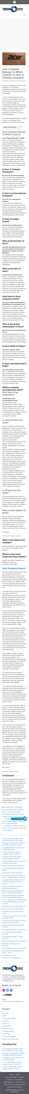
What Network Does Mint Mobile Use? (14, 906)
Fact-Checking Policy (8, 1036)
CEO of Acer (19, 814)
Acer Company (8, 809)
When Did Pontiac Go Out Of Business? (14, 941)
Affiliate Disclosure (8, 1028)
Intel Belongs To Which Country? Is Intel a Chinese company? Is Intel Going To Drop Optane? (14, 828)
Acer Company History (13, 568)
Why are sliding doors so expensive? (13, 865)
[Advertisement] (14, 33)
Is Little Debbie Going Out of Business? (14, 948)
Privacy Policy (6, 1026)
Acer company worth (13, 812)
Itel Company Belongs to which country (14, 929)
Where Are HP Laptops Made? (11, 958)
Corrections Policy (7, 1031)
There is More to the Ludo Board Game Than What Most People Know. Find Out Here (14, 901)
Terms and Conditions (9, 1018)
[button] (20, 15)
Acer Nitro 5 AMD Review (10, 771)
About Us (5, 1013)
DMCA (4, 1016)
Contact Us (5, 1023)
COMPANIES (18, 807)
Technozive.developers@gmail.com (13, 1001)
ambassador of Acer (8, 814)
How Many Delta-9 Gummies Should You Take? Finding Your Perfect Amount (13, 882)
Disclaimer (5, 1021)
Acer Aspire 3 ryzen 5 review (11, 536)
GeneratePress (14, 1091)
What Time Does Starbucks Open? (13, 909)
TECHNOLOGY (9, 807)
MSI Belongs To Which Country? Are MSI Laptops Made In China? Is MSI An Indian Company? (13, 821)
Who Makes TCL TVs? (9, 955)
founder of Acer (7, 816)
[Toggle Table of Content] (19, 127)
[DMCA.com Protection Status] (7, 995)
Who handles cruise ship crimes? (12, 873)
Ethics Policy (6, 1034)
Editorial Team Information (10, 1039)
